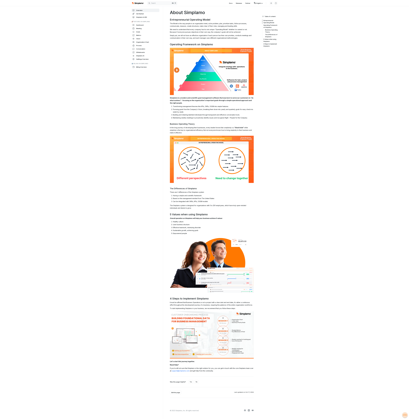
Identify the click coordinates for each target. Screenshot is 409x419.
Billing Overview (141, 67)
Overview (139, 10)
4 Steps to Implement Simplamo (270, 45)
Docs (231, 3)
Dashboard (140, 25)
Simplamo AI (140, 56)
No (196, 382)
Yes (191, 382)
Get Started (140, 14)
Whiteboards (140, 52)
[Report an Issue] (276, 3)
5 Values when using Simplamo (269, 40)
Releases (239, 3)
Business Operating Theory (271, 31)
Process (139, 45)
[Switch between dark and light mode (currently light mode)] (271, 3)
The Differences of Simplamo (271, 36)
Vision (138, 39)
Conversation (140, 49)
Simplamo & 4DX (141, 17)
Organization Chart (142, 42)
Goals (138, 32)
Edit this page (175, 392)
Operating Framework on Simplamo (270, 26)
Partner (247, 3)
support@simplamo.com (180, 371)
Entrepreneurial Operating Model (268, 21)
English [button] (258, 3)
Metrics (138, 35)
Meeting (139, 28)
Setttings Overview (142, 59)
